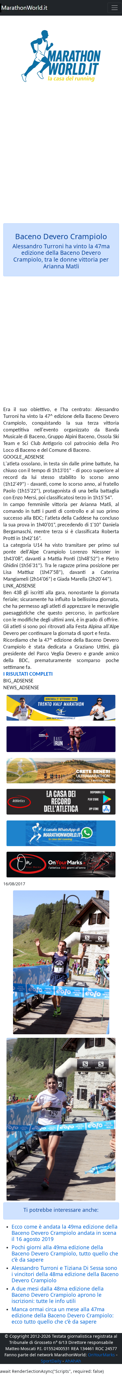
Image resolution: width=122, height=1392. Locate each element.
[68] (61, 864)
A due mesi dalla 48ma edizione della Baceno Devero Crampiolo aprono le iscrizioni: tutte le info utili (58, 1294)
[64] (61, 802)
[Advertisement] (61, 157)
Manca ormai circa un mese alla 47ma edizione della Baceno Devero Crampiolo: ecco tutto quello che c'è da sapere (63, 1315)
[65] (61, 833)
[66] (61, 708)
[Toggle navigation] (114, 8)
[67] (61, 770)
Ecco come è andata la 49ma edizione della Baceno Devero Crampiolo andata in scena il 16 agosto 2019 (65, 1232)
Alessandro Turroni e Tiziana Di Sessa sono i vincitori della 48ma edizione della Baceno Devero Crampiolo (65, 1274)
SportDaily (51, 1361)
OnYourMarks (101, 1354)
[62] (61, 739)
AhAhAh (73, 1361)
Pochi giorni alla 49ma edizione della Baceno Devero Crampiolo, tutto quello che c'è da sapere (65, 1253)
